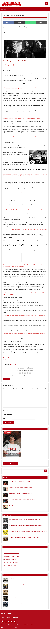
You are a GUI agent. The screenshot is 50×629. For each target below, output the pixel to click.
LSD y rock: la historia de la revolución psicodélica (19, 481)
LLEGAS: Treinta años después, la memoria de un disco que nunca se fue (24, 519)
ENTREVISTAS (6, 378)
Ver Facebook (6, 357)
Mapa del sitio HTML (29, 624)
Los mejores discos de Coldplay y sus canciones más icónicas (22, 499)
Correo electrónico (7, 414)
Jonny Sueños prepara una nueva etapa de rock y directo (21, 596)
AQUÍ (16, 364)
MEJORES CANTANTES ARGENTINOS (12, 549)
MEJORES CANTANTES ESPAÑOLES (12, 562)
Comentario (6, 392)
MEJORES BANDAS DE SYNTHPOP (12, 556)
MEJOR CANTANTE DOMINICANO (11, 553)
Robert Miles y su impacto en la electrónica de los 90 (20, 493)
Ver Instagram (6, 361)
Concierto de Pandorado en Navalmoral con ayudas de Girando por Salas (24, 537)
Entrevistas (12, 364)
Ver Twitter (5, 359)
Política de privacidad (5, 624)
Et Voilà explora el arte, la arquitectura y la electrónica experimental (23, 603)
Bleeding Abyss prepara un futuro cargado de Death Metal (21, 578)
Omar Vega (13, 18)
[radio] (20, 373)
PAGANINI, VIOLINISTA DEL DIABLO (12, 559)
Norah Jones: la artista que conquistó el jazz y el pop (20, 487)
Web (4, 418)
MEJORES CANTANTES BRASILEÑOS (12, 568)
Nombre (5, 410)
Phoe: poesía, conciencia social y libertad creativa (19, 584)
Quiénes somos (15, 617)
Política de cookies (20, 624)
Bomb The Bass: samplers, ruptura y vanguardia (19, 505)
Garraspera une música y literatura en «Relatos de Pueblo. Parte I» (23, 590)
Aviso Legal (13, 624)
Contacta (3, 617)
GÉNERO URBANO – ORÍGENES (11, 565)
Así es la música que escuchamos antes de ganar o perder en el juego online (25, 525)
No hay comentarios (20, 18)
